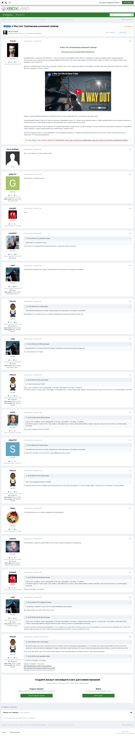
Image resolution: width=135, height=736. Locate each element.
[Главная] (2, 2)
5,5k (11, 62)
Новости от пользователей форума (29, 33)
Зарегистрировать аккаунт (36, 695)
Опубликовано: (32, 41)
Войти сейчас (98, 695)
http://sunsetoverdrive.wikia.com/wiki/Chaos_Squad (39, 668)
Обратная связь (15, 732)
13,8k (10, 322)
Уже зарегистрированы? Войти (109, 2)
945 (11, 557)
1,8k (11, 529)
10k (11, 286)
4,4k (11, 224)
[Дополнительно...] (130, 41)
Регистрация (128, 2)
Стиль (3, 732)
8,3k (11, 195)
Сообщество (8, 15)
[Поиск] (131, 14)
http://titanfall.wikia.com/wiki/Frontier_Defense (37, 666)
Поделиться (111, 32)
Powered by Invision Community (125, 733)
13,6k (11, 461)
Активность (20, 15)
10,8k (11, 254)
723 (11, 431)
